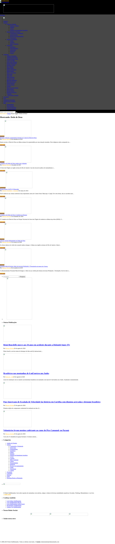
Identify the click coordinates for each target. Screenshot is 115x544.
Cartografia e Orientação (16, 33)
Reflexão (12, 51)
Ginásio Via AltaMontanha (14, 507)
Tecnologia (13, 38)
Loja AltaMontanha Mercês (14, 502)
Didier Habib (10, 68)
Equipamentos (14, 35)
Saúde (11, 41)
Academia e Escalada (9, 100)
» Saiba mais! (7, 494)
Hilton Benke (10, 71)
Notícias (5, 21)
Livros (12, 29)
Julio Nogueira (11, 77)
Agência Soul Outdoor (9, 101)
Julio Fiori (9, 75)
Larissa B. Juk (10, 78)
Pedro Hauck (10, 89)
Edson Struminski (11, 69)
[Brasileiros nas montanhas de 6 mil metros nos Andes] (17, 369)
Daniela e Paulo (11, 65)
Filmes (12, 452)
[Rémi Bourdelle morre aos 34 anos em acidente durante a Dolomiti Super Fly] (17, 341)
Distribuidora (10, 104)
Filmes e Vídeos (14, 25)
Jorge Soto (9, 74)
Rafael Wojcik (10, 91)
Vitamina (9, 94)
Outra (8, 476)
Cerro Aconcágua (11, 107)
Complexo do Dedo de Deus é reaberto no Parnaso (13, 215)
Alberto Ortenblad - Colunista (10, 190)
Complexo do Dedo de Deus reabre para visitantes (13, 163)
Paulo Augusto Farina (12, 88)
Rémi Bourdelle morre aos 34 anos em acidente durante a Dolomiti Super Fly (36, 345)
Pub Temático (10, 106)
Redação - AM (9, 377)
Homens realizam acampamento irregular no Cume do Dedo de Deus (18, 137)
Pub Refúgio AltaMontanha (14, 505)
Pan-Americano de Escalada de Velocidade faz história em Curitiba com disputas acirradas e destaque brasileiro (51, 402)
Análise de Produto (12, 443)
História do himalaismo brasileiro (19, 30)
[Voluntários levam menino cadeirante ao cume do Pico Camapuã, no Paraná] (17, 426)
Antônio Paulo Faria (12, 57)
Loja (4, 98)
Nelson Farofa (10, 85)
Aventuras (6, 97)
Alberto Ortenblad (11, 56)
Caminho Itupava (11, 109)
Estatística (12, 47)
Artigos (5, 22)
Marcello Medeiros (12, 80)
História (12, 27)
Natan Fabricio (11, 83)
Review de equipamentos (16, 36)
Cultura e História (11, 24)
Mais (4, 103)
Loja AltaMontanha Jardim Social (16, 504)
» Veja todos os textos (12, 95)
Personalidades (14, 48)
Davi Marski (10, 66)
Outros (12, 53)
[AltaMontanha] (4, 0)
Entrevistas (13, 50)
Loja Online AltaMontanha (14, 501)
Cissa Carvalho (11, 60)
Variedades (10, 45)
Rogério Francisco (12, 92)
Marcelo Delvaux (11, 81)
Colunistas (6, 54)
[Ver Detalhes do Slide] (19, 319)
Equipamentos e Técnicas (13, 32)
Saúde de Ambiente (12, 39)
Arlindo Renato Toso (12, 59)
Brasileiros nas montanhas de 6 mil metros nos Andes (26, 373)
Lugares (12, 42)
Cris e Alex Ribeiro (12, 62)
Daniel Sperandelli (12, 63)
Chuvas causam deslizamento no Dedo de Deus (12, 240)
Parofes (9, 86)
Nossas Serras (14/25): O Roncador (9, 189)
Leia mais (2, 145)
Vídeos (12, 470)
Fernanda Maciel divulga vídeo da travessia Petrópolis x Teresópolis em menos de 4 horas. (24, 266)
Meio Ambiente (14, 44)
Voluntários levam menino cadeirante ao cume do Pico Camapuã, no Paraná (36, 430)
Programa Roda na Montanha (14, 478)
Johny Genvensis (11, 72)
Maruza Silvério (6, 139)
